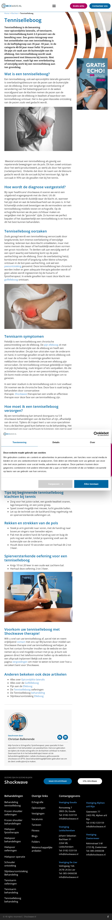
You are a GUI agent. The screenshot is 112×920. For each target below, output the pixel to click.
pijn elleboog (51, 344)
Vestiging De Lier (68, 862)
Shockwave (21, 394)
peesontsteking (12, 266)
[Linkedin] (65, 737)
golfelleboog (11, 279)
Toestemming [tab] (19, 442)
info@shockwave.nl (68, 818)
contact (21, 641)
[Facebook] (59, 737)
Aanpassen (54, 484)
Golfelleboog (32, 682)
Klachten (14, 13)
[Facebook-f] (108, 917)
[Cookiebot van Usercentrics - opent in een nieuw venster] (96, 434)
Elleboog (27, 686)
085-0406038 (70, 873)
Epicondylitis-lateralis (33, 679)
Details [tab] (56, 442)
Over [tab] (92, 442)
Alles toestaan (91, 484)
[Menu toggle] (54, 6)
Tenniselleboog (22, 689)
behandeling (38, 692)
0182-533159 (70, 815)
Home (6, 13)
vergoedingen (20, 661)
